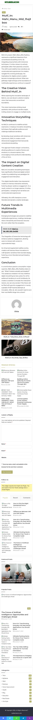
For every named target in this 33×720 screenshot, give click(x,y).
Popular (5, 498)
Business (5, 684)
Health (4, 690)
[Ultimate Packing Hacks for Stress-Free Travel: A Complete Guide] (7, 536)
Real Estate (6, 698)
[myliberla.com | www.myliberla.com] (12, 2)
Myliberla (5, 678)
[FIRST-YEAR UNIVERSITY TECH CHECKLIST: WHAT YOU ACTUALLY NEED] (8, 393)
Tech (9, 8)
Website (3, 457)
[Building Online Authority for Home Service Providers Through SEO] (24, 373)
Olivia (5, 26)
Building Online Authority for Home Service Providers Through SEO (23, 381)
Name (3, 444)
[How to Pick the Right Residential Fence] (7, 506)
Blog (4, 692)
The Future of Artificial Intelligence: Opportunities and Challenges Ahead (14, 614)
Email (3, 450)
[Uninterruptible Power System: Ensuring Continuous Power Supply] (24, 393)
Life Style (5, 701)
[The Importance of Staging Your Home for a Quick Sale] (6, 659)
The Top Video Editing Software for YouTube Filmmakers (20, 648)
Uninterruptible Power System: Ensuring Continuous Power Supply (24, 401)
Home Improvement (8, 687)
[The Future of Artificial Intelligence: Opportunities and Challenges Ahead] (7, 547)
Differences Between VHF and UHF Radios (7, 380)
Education (5, 695)
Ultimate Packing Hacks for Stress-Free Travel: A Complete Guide (21, 534)
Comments (26, 498)
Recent (15, 498)
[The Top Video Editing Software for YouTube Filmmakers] (6, 650)
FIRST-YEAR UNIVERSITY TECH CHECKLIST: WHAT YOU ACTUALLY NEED (7, 402)
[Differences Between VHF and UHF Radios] (8, 373)
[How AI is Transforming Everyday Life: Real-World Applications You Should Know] (7, 524)
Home (5, 8)
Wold (4, 681)
